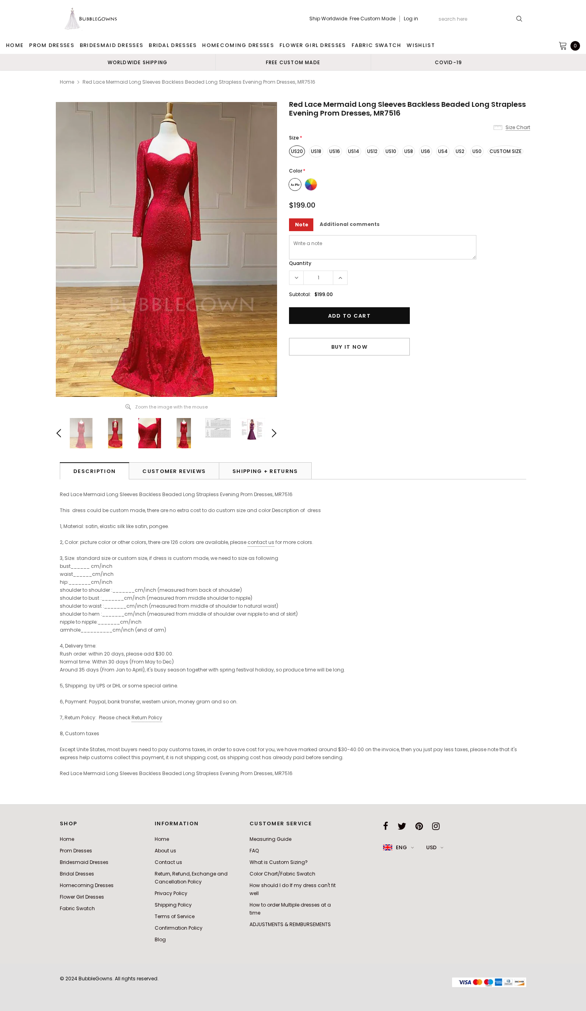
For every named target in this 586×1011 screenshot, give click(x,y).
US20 (297, 151)
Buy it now (349, 347)
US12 (372, 151)
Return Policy (147, 717)
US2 (460, 151)
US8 (408, 151)
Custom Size (505, 151)
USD (431, 847)
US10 (390, 151)
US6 (425, 151)
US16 (334, 151)
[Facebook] (385, 826)
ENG (401, 847)
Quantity (300, 263)
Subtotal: (300, 294)
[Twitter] (401, 826)
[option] (137, 62)
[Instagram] (436, 826)
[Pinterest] (419, 826)
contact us (261, 542)
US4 (443, 151)
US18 (316, 151)
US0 (477, 151)
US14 (353, 151)
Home (67, 82)
